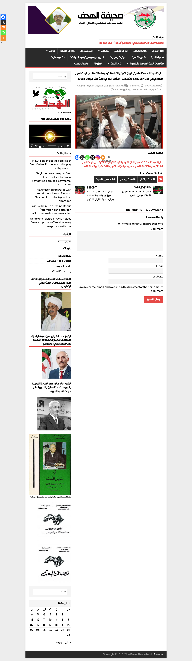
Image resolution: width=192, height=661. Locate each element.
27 (31, 630)
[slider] (52, 145)
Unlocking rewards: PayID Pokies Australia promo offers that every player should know (50, 222)
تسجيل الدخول (64, 256)
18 (44, 624)
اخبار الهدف (158, 51)
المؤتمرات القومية (95, 86)
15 (62, 624)
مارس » (60, 642)
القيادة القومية (112, 86)
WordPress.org (61, 271)
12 (38, 619)
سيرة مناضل (86, 51)
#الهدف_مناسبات (105, 179)
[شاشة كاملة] (32, 145)
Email (159, 266)
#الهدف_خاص (128, 179)
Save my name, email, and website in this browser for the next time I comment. (120, 289)
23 (56, 630)
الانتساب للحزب (81, 64)
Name (159, 255)
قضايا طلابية (157, 57)
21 (68, 630)
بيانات (52, 51)
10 (50, 619)
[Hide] (1, 43)
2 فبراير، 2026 (152, 86)
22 (62, 630)
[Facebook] (77, 157)
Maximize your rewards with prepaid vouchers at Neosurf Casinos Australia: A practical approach (53, 195)
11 (44, 619)
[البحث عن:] (50, 76)
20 (31, 624)
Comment (156, 229)
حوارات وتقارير (67, 51)
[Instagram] (97, 157)
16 (56, 624)
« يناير (68, 642)
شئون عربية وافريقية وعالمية (88, 57)
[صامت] (36, 145)
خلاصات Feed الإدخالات (59, 261)
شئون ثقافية (139, 57)
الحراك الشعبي (121, 51)
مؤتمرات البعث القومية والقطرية (147, 64)
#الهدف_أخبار (147, 179)
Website (158, 276)
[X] (82, 157)
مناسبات (135, 90)
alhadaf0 (135, 86)
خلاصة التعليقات (63, 266)
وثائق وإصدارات (122, 90)
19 (38, 624)
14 (68, 624)
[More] (102, 157)
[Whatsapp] (87, 157)
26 (38, 630)
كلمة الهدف (140, 51)
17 (50, 624)
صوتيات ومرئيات (118, 57)
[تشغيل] (68, 145)
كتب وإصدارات (58, 57)
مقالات (105, 51)
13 (32, 619)
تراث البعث (116, 64)
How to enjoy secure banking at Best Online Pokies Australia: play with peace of (50, 165)
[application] (50, 136)
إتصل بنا (98, 64)
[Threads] (92, 157)
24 (50, 630)
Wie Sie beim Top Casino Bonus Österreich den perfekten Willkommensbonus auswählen (51, 210)
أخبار (123, 86)
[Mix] (3, 27)
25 (44, 630)
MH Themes (156, 654)
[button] (50, 136)
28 (68, 635)
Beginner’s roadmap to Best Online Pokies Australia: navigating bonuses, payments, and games (51, 179)
